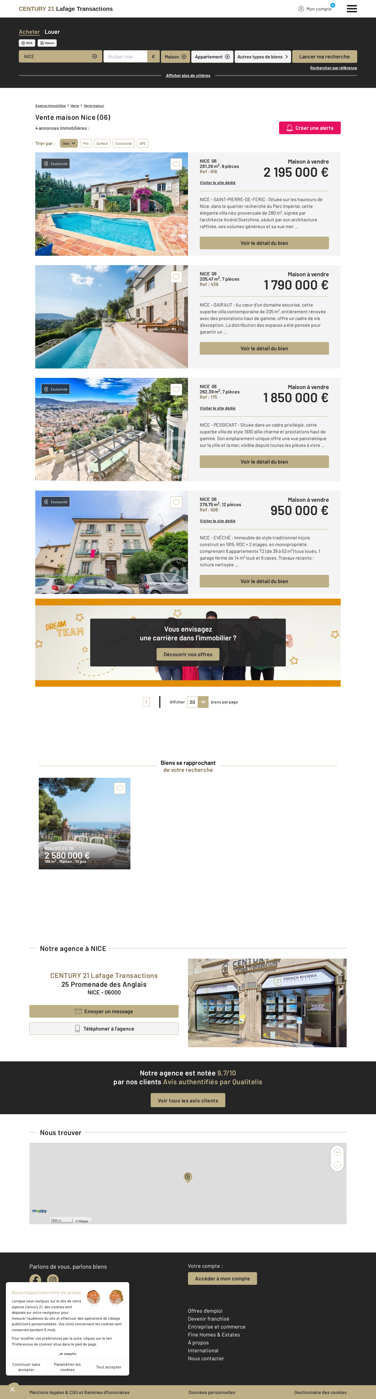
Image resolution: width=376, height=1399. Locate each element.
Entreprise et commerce (217, 1326)
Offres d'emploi (205, 1310)
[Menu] (352, 8)
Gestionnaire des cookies (320, 1392)
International (203, 1350)
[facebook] (35, 1280)
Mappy (83, 1220)
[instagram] (53, 1280)
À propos (198, 1342)
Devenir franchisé (208, 1318)
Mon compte (319, 8)
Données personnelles (212, 1392)
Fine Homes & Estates (214, 1334)
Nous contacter (206, 1358)
